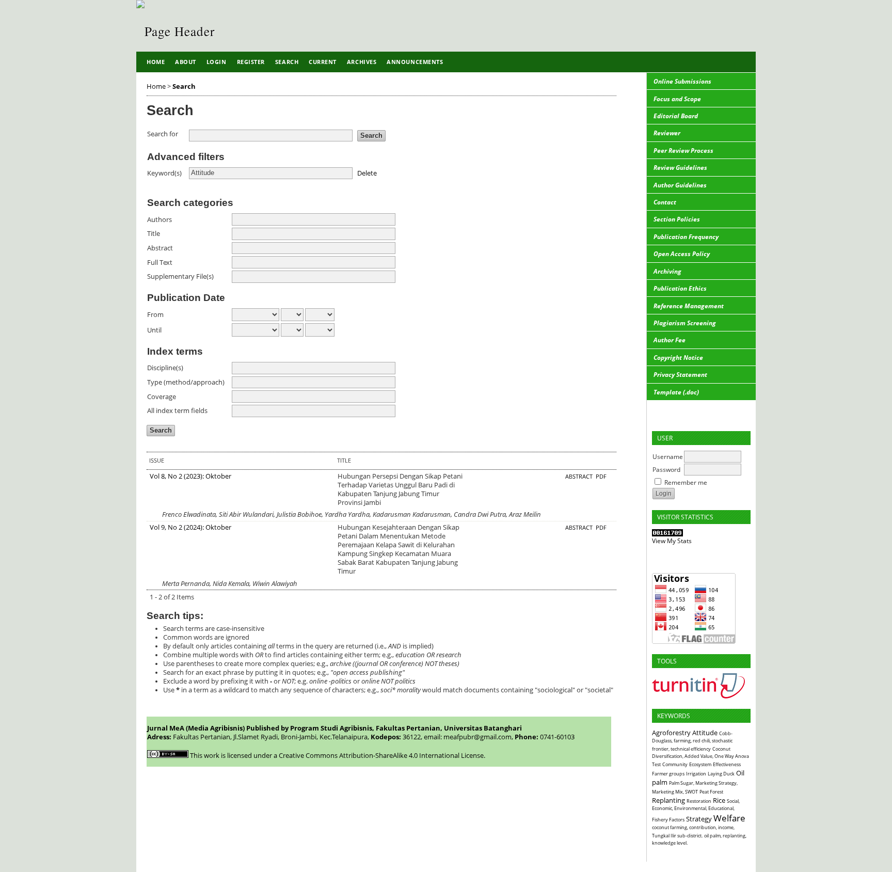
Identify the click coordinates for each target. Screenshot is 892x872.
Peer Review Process (683, 150)
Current (323, 62)
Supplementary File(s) (180, 276)
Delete (367, 172)
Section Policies (677, 219)
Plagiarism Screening (685, 323)
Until (154, 330)
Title (153, 233)
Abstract (160, 248)
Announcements (415, 62)
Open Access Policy (682, 253)
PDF (601, 476)
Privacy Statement (680, 374)
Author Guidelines (680, 185)
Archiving (667, 271)
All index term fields (177, 410)
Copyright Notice (678, 357)
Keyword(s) (164, 173)
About (185, 62)
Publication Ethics (680, 288)
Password (666, 469)
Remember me (685, 482)
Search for (162, 134)
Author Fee (670, 340)
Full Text (159, 262)
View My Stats (672, 540)
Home (156, 62)
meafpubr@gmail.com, (478, 737)
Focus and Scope (677, 98)
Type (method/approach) (186, 382)
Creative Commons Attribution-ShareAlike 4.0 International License (381, 755)
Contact (665, 202)
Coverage (161, 396)
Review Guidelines (680, 167)
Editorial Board (676, 116)
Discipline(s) (165, 367)
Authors (159, 219)
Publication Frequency (686, 236)
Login (216, 62)
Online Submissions (682, 81)
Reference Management (689, 306)
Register (251, 62)
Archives (361, 62)
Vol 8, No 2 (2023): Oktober (190, 476)
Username (667, 456)
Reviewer (667, 133)
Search (286, 62)
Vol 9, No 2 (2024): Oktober (190, 527)
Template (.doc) (676, 392)
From (155, 314)
